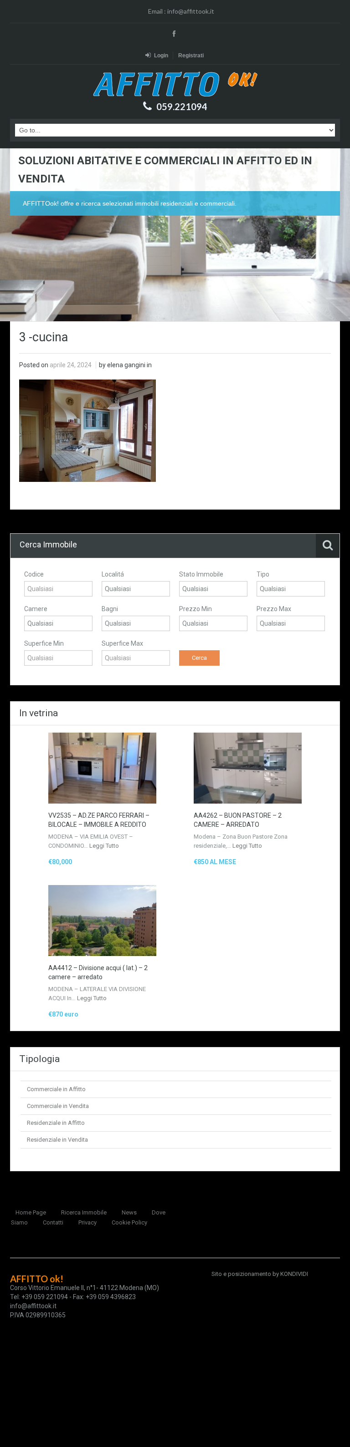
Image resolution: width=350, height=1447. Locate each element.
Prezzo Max (274, 608)
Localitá (113, 574)
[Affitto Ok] (175, 83)
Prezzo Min (195, 608)
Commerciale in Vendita (58, 1106)
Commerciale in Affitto (56, 1089)
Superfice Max (122, 643)
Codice (34, 574)
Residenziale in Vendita (57, 1139)
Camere (35, 608)
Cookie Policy (129, 1222)
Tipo (263, 574)
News (129, 1212)
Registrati (191, 55)
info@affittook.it (190, 11)
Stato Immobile (201, 574)
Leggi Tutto (104, 845)
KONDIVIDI (294, 1273)
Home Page (30, 1212)
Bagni (110, 608)
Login (161, 55)
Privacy (87, 1222)
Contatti (53, 1222)
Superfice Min (44, 643)
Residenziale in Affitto (56, 1122)
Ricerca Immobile (84, 1212)
